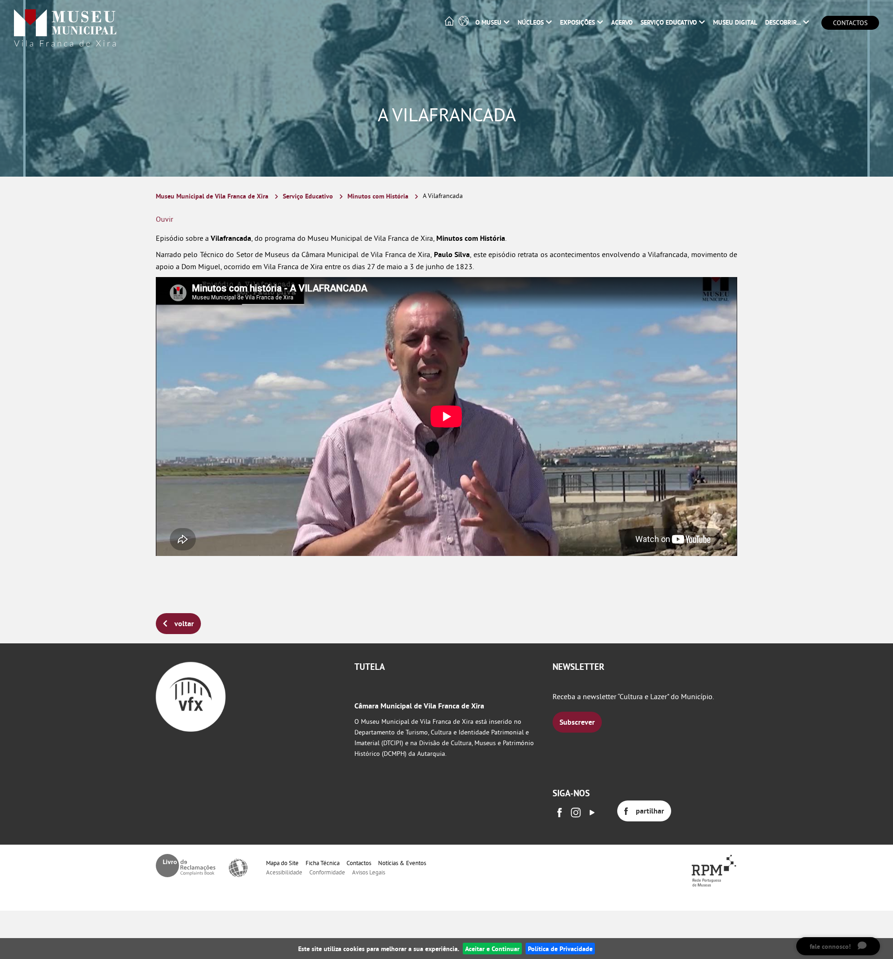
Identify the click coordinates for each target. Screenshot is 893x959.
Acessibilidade (284, 872)
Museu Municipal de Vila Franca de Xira (212, 196)
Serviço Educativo (308, 196)
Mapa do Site (282, 862)
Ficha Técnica (323, 862)
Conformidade (327, 872)
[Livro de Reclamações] (185, 865)
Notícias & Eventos (402, 862)
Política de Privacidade (560, 948)
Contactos (850, 23)
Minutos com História (377, 196)
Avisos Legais (368, 872)
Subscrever (577, 722)
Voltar (184, 623)
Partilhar (650, 811)
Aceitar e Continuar (492, 948)
